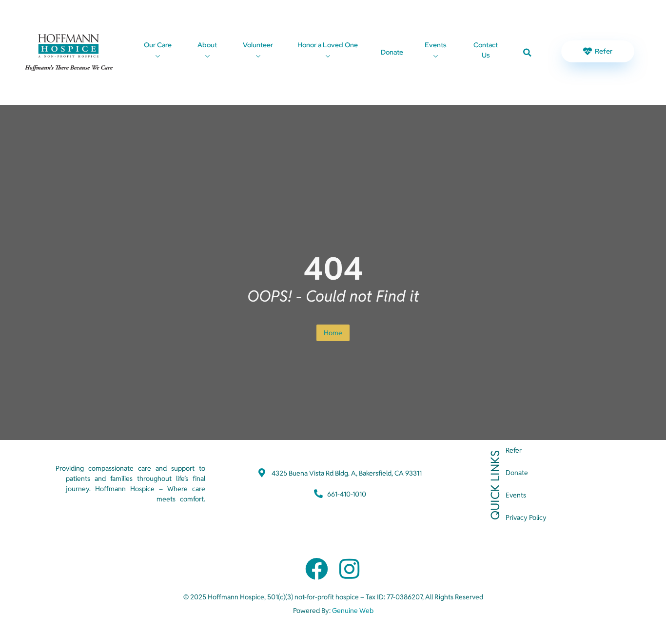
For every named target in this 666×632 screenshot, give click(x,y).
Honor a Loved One (327, 44)
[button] (527, 52)
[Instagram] (349, 568)
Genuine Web (352, 610)
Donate (392, 52)
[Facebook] (316, 568)
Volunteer (258, 44)
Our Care (158, 44)
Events (436, 44)
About (207, 44)
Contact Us (485, 49)
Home (333, 332)
